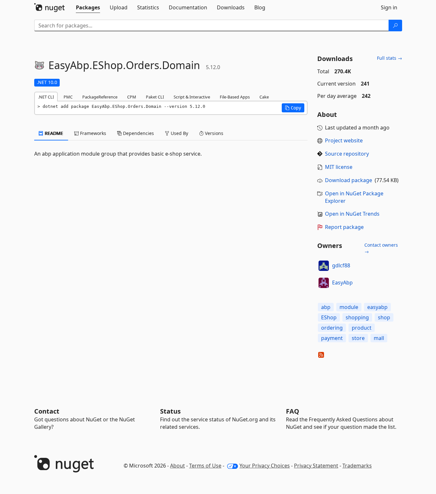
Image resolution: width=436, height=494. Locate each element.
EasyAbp (342, 282)
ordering (332, 327)
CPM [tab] (131, 97)
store (358, 338)
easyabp (377, 307)
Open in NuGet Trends (352, 213)
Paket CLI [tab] (155, 97)
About (177, 465)
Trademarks (357, 465)
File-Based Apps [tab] (235, 97)
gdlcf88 (341, 265)
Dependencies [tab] (138, 133)
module (349, 307)
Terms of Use (205, 465)
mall (379, 338)
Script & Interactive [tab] (192, 97)
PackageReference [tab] (99, 97)
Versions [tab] (213, 133)
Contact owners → (381, 248)
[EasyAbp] (324, 283)
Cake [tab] (264, 97)
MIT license (338, 166)
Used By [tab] (178, 133)
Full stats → (389, 58)
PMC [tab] (68, 97)
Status (170, 411)
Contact (46, 411)
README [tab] (53, 133)
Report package (344, 227)
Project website (344, 140)
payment (332, 338)
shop (384, 317)
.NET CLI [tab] (46, 97)
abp (325, 307)
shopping (357, 317)
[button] (293, 107)
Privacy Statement (316, 465)
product (361, 327)
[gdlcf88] (324, 266)
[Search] (395, 25)
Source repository (347, 153)
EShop (329, 317)
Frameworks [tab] (92, 133)
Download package (348, 180)
